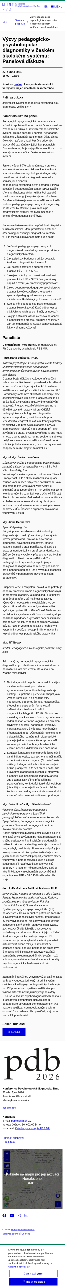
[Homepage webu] (21, 7)
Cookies (26, 1233)
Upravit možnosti (17, 1266)
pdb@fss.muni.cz (21, 1120)
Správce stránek (11, 1233)
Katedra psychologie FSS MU (32, 1128)
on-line (18, 84)
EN (46, 6)
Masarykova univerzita (22, 1229)
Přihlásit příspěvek (13, 1137)
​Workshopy (9, 1107)
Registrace (8, 1141)
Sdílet (15, 1031)
